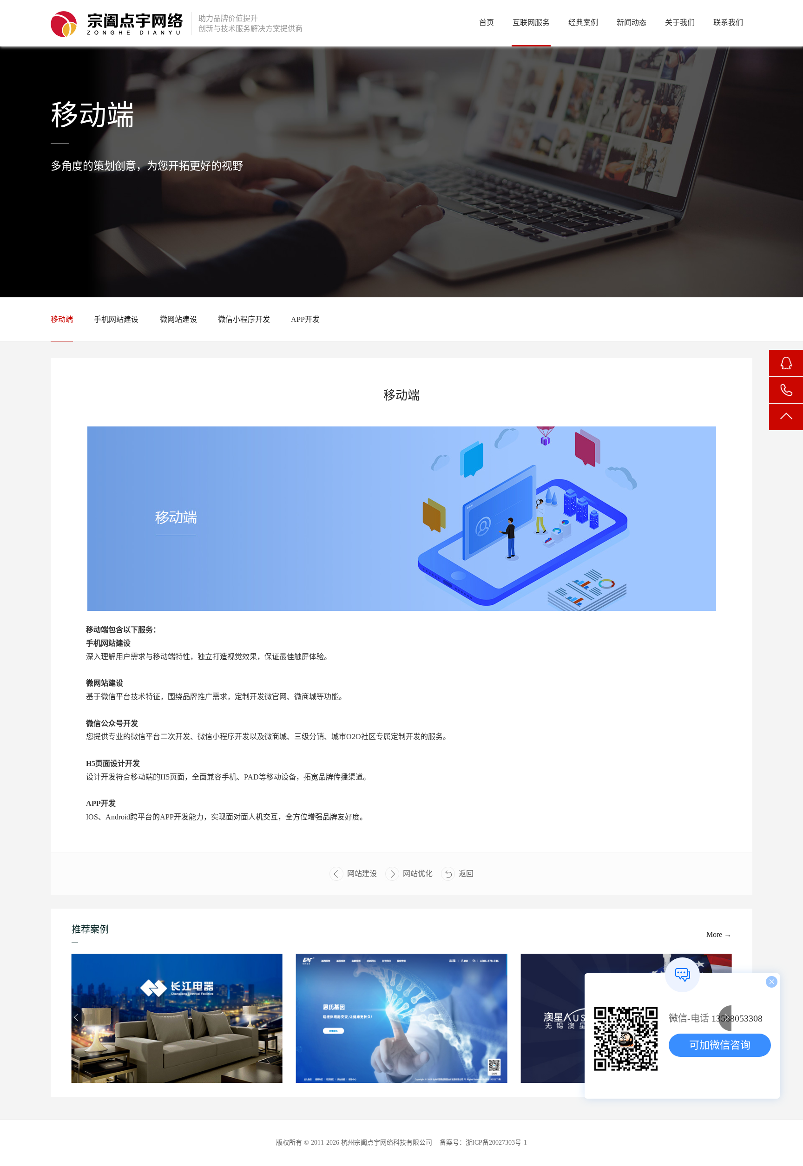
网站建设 (362, 874)
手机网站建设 (116, 319)
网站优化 (418, 874)
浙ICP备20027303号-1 (496, 1142)
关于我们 (680, 22)
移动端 (62, 319)
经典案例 (583, 22)
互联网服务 (531, 22)
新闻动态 (631, 22)
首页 (486, 22)
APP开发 (305, 319)
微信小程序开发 (244, 319)
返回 (466, 874)
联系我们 (728, 22)
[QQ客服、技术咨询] (786, 363)
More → (718, 934)
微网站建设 (178, 319)
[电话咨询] (786, 390)
